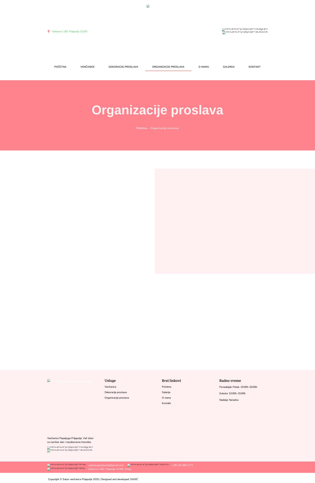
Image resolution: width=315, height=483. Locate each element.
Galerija (229, 67)
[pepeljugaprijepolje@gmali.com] (86, 465)
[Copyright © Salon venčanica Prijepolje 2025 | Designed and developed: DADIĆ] (93, 479)
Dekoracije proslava (123, 67)
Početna (60, 67)
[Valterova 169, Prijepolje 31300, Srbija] (89, 469)
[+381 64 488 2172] (160, 465)
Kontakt (255, 67)
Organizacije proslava (168, 67)
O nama (204, 67)
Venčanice (87, 67)
